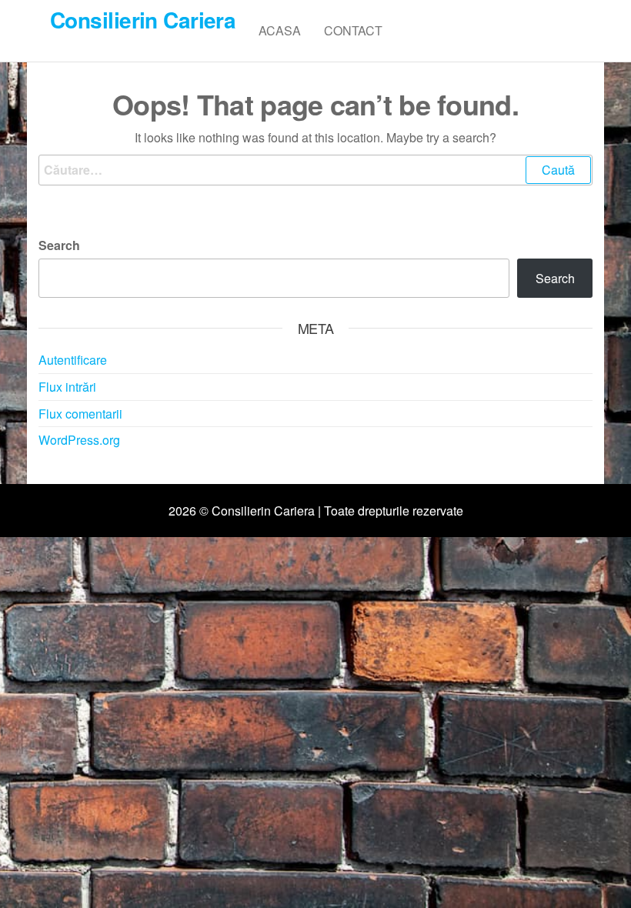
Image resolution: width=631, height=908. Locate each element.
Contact (353, 30)
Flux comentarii (80, 413)
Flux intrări (67, 387)
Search (59, 245)
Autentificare (72, 360)
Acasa (280, 30)
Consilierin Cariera (142, 19)
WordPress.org (79, 440)
